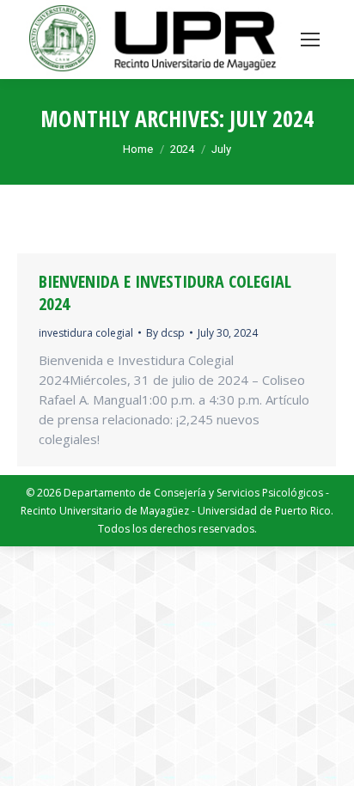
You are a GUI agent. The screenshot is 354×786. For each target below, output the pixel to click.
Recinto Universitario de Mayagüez (105, 510)
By (165, 333)
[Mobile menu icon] (310, 39)
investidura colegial (86, 333)
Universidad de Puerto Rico (264, 510)
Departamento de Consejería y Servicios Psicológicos (193, 492)
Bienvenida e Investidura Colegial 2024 (165, 292)
